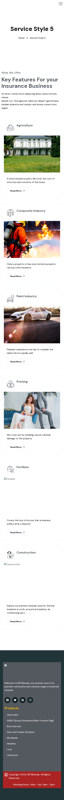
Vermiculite (12, 714)
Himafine (11, 743)
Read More (16, 190)
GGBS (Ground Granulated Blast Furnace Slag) (30, 720)
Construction (26, 552)
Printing (22, 382)
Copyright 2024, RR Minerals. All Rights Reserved (29, 776)
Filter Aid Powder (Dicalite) (20, 732)
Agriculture (25, 125)
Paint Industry (27, 296)
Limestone (12, 755)
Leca (9, 749)
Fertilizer (23, 467)
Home (21, 38)
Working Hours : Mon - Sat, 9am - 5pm (34, 784)
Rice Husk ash (14, 726)
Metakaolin (12, 737)
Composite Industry (31, 211)
